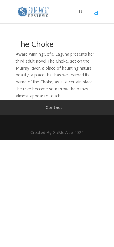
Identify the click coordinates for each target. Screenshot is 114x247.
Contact (54, 107)
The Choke (34, 44)
